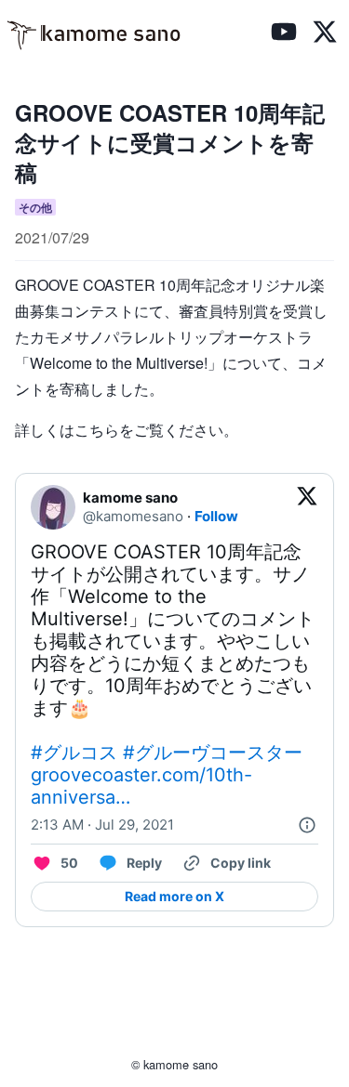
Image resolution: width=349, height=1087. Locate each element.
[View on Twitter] (307, 507)
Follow (216, 516)
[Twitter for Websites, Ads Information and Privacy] (307, 825)
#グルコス (74, 752)
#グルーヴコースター (212, 752)
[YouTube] (284, 34)
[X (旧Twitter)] (325, 34)
